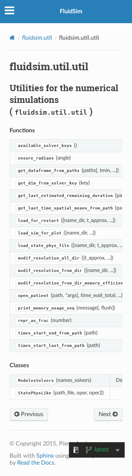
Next (106, 414)
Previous (31, 414)
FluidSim (71, 11)
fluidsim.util (37, 38)
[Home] (12, 38)
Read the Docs (35, 463)
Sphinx (45, 456)
